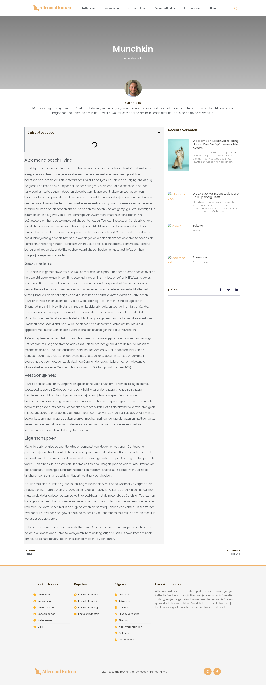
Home (126, 58)
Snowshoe (200, 257)
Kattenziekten (137, 8)
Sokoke (198, 225)
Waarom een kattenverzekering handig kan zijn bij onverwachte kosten (215, 144)
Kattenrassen (192, 8)
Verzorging (112, 8)
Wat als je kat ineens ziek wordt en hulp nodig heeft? (216, 195)
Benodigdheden (165, 8)
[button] (235, 8)
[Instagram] (208, 671)
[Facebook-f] (217, 671)
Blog (213, 8)
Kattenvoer (88, 8)
